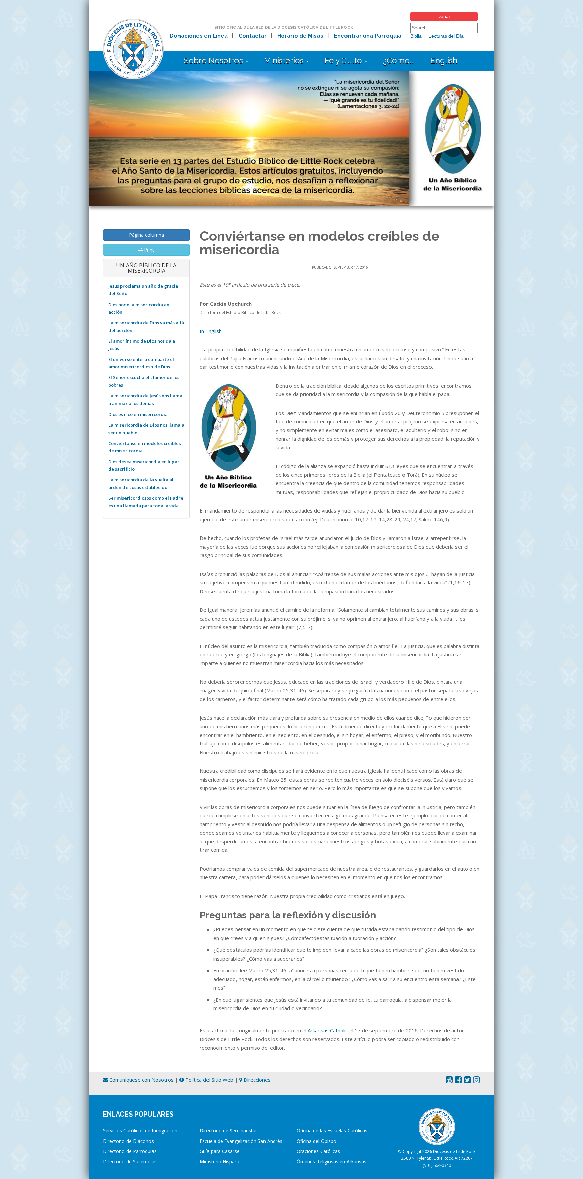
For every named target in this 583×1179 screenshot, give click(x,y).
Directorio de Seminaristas (229, 1130)
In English (211, 331)
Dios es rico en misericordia (138, 414)
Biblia (416, 36)
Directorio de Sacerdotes (130, 1161)
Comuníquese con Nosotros (141, 1079)
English (443, 61)
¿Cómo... (399, 61)
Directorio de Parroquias (130, 1151)
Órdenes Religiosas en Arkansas (331, 1161)
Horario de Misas (300, 36)
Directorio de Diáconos (128, 1141)
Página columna (146, 235)
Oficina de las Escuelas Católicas (332, 1130)
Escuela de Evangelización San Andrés (241, 1141)
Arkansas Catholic (328, 1030)
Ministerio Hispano (220, 1161)
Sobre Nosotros (214, 61)
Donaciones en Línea (199, 36)
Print (148, 249)
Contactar (253, 36)
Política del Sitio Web (208, 1079)
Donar (443, 16)
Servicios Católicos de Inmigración (140, 1130)
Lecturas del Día (446, 36)
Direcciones (256, 1079)
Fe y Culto (344, 61)
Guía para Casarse (220, 1151)
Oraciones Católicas (318, 1151)
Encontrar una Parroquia (367, 36)
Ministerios (285, 61)
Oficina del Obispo (316, 1141)
